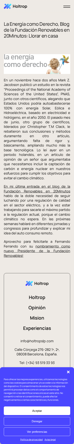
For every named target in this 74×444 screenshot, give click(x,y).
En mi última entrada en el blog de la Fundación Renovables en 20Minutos (37, 188)
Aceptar (37, 410)
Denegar (37, 421)
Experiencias (37, 328)
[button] (68, 372)
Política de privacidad (31, 439)
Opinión (37, 307)
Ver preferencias (37, 431)
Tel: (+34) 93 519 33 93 (37, 362)
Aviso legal (50, 439)
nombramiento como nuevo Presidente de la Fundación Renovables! (37, 251)
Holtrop (37, 297)
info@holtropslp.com (37, 341)
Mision (37, 318)
